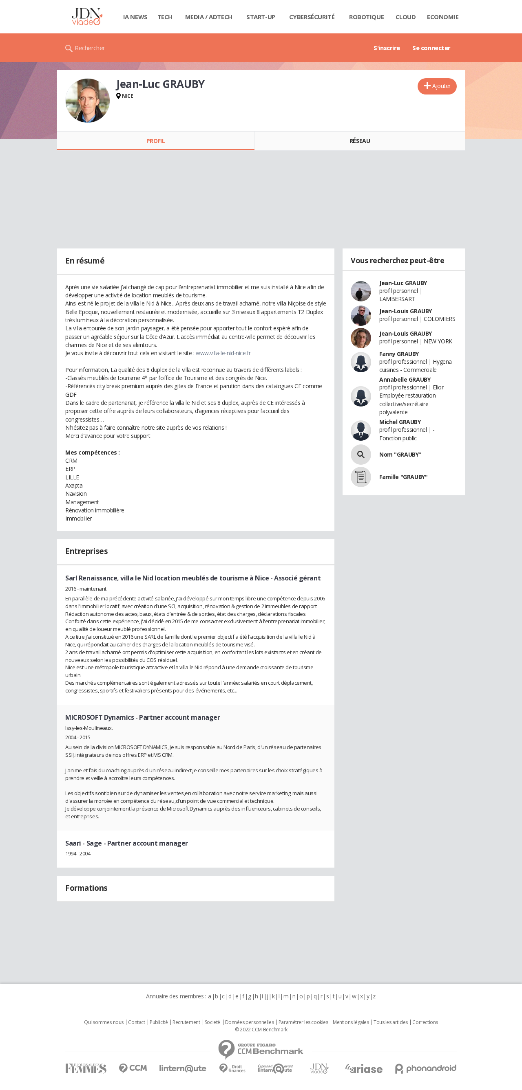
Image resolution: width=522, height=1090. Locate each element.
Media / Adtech (208, 17)
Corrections (425, 1022)
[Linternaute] (183, 1068)
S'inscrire (387, 48)
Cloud (406, 17)
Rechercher (90, 48)
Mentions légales (351, 1022)
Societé (212, 1022)
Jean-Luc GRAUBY (403, 283)
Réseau (359, 141)
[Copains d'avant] (276, 1069)
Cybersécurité (312, 17)
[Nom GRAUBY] (361, 454)
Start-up (260, 17)
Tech (165, 17)
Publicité (159, 1022)
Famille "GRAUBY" (403, 477)
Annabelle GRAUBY (404, 379)
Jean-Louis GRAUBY (405, 311)
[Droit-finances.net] (232, 1069)
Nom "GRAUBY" (400, 454)
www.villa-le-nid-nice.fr (223, 353)
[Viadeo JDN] (319, 1069)
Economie (443, 17)
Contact (136, 1022)
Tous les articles (391, 1022)
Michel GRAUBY (400, 422)
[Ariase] (364, 1068)
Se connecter (431, 48)
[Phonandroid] (426, 1069)
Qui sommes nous (104, 1022)
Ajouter (441, 86)
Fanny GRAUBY (399, 354)
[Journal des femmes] (85, 1069)
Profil (155, 141)
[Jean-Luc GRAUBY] (87, 100)
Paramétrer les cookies (303, 1022)
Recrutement (186, 1022)
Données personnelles (249, 1022)
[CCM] (133, 1069)
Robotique (366, 17)
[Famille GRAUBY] (361, 477)
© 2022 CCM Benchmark (261, 1030)
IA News (135, 17)
